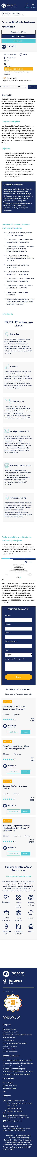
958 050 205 (18, 1111)
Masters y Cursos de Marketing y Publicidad (18, 1071)
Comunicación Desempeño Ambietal (17, 1142)
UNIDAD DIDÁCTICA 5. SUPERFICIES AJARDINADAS (18, 266)
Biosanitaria (6, 902)
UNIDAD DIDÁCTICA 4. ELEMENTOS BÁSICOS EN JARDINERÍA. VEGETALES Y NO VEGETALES (20, 258)
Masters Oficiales (9, 1037)
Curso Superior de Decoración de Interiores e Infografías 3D (16, 747)
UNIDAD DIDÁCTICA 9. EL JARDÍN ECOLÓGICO (17, 294)
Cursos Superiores (9, 1049)
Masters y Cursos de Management (14, 1069)
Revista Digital (8, 1083)
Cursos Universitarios (10, 1052)
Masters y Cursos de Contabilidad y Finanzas (18, 1063)
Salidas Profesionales (10, 1085)
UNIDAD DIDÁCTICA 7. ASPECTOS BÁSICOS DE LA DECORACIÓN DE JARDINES (20, 280)
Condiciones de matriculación (18, 1137)
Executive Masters (9, 1029)
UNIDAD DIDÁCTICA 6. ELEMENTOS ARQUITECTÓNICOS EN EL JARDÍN (18, 273)
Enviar (18, 677)
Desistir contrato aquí (10, 1126)
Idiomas (31, 918)
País (7, 650)
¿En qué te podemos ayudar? (14, 659)
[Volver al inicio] (8, 6)
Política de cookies (10, 1140)
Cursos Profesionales (10, 1046)
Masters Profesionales (10, 1032)
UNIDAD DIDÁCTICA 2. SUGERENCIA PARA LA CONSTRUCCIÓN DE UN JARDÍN (20, 241)
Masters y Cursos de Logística (13, 1066)
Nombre (8, 615)
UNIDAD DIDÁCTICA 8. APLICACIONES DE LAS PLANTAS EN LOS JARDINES (20, 287)
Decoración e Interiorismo (12, 13)
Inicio (2, 13)
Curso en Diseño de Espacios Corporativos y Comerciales (14, 707)
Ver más (25, 732)
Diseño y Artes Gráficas (18, 905)
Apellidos (8, 624)
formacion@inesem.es (14, 1121)
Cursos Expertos (8, 1040)
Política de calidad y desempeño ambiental (17, 1144)
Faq (4, 1091)
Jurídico (31, 931)
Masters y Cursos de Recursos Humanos (16, 1074)
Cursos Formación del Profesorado (14, 1043)
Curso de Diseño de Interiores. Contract (15, 787)
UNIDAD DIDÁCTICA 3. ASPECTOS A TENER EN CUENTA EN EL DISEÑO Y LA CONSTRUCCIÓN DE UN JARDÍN (20, 249)
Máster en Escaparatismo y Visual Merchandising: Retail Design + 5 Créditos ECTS (16, 828)
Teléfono (8, 632)
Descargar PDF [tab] (17, 32)
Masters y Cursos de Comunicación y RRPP (17, 1060)
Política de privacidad (22, 1135)
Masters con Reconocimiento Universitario (17, 1035)
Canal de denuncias (25, 1140)
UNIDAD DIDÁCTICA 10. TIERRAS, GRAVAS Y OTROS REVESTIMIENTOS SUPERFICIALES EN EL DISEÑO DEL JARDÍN (20, 301)
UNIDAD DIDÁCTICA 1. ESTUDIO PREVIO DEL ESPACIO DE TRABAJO (19, 234)
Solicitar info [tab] (18, 41)
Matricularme (18, 36)
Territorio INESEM (9, 1088)
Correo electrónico (11, 641)
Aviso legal (9, 1135)
